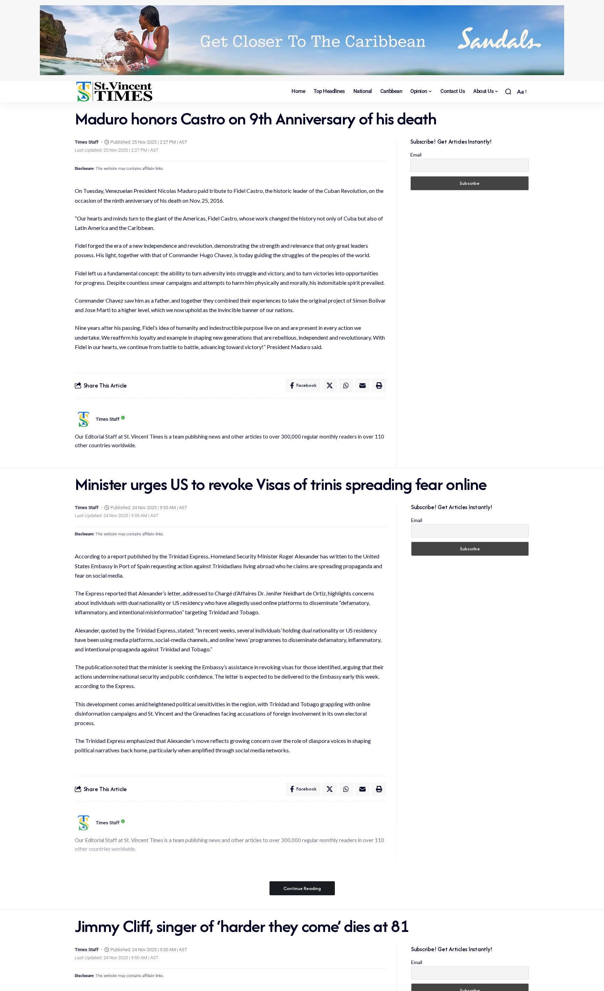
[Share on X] (329, 385)
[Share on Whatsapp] (346, 385)
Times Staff (87, 142)
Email (416, 155)
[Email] (362, 385)
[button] (508, 91)
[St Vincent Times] (115, 91)
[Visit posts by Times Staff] (83, 419)
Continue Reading (302, 888)
